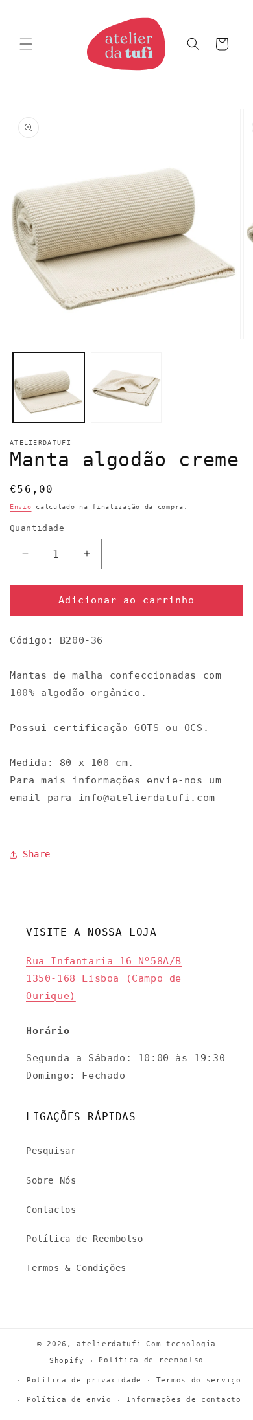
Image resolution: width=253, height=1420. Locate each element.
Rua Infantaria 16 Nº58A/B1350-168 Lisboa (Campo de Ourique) (104, 978)
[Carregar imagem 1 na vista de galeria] (48, 387)
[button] (26, 44)
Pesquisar (51, 1150)
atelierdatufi (109, 1344)
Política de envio (69, 1399)
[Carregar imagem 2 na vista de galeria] (126, 387)
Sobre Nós (51, 1180)
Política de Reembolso (84, 1239)
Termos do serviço (198, 1380)
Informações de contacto (183, 1399)
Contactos (51, 1209)
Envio (21, 506)
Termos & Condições (76, 1268)
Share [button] (37, 854)
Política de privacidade (84, 1380)
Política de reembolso (151, 1360)
